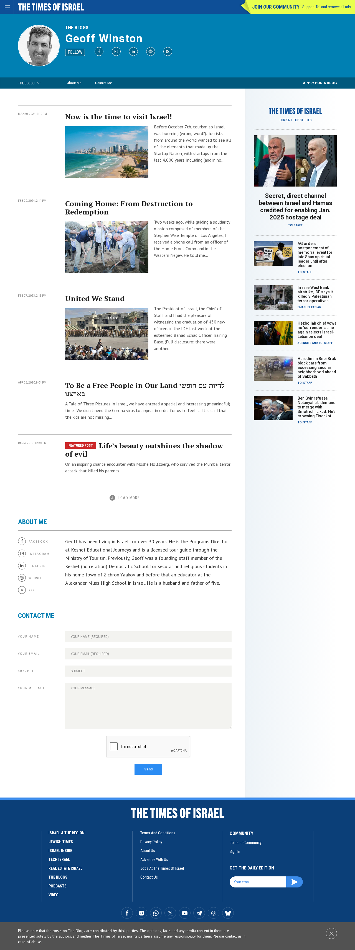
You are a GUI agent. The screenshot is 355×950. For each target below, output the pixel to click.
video (54, 895)
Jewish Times (61, 842)
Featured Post (81, 445)
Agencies (304, 343)
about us (147, 850)
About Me (74, 83)
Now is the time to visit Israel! (118, 116)
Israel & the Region (67, 833)
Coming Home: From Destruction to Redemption (129, 207)
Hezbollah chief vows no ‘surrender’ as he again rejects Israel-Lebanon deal (317, 330)
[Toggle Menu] (7, 7)
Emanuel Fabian (309, 307)
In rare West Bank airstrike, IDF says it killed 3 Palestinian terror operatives (315, 294)
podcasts (58, 886)
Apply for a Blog (320, 83)
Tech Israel (59, 859)
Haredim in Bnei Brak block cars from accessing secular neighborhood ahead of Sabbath (317, 367)
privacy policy (151, 842)
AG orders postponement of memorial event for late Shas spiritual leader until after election (315, 254)
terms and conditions (157, 833)
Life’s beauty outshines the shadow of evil (144, 450)
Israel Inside (60, 850)
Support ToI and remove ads (326, 7)
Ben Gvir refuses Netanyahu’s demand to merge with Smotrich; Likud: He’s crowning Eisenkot (317, 407)
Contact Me (103, 83)
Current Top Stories (295, 120)
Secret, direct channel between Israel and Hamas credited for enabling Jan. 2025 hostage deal (295, 206)
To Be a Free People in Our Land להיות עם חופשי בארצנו (145, 389)
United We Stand (95, 298)
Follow (75, 52)
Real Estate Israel (65, 868)
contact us (149, 877)
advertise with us (154, 859)
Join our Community (276, 7)
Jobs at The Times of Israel (162, 868)
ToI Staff (295, 225)
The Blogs (76, 27)
